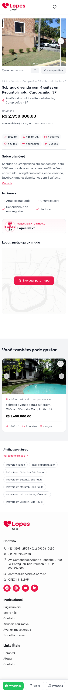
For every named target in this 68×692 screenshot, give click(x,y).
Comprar (9, 653)
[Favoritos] (54, 7)
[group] (31, 42)
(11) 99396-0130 (19, 554)
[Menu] (62, 7)
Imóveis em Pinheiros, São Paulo (25, 472)
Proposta (57, 685)
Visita (36, 685)
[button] (34, 63)
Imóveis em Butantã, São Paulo (24, 479)
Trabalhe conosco (15, 635)
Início (5, 81)
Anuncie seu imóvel (16, 624)
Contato (9, 618)
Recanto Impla (53, 81)
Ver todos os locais (14, 455)
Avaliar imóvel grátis (17, 629)
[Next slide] (61, 41)
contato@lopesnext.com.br (27, 574)
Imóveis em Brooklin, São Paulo (24, 501)
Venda (15, 81)
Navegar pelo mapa (36, 280)
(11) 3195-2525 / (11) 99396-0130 (31, 548)
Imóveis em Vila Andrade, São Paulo (27, 494)
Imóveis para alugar (43, 464)
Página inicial (12, 607)
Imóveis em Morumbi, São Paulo (24, 486)
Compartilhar (55, 70)
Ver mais (7, 183)
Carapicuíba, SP (31, 81)
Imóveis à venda (15, 464)
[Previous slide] (6, 376)
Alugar (7, 658)
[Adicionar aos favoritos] (60, 364)
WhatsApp (15, 685)
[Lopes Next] (16, 525)
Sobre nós (9, 612)
